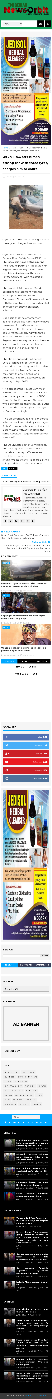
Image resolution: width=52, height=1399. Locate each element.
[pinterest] (19, 1122)
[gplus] (14, 1122)
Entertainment (13, 1086)
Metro (13, 148)
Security (24, 1104)
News (39, 1095)
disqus (25, 661)
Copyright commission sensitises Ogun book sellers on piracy (23, 617)
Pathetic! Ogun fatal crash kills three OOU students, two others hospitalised (24, 584)
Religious (10, 1104)
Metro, (21, 176)
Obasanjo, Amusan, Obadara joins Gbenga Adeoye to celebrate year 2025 (32, 1157)
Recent (9, 965)
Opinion (17, 1100)
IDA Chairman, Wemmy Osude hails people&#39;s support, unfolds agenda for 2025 (32, 1143)
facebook (42, 661)
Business (9, 1077)
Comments (42, 965)
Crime (8, 1081)
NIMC (7, 1100)
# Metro (12, 468)
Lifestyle (31, 1091)
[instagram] (41, 1122)
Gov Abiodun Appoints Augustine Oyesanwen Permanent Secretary (32, 1270)
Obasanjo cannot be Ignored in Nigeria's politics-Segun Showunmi (23, 649)
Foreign (30, 1086)
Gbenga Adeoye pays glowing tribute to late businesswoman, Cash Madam (32, 1256)
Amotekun (28, 1072)
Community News (27, 1077)
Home (5, 148)
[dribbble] (28, 1122)
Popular (26, 965)
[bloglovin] (23, 1122)
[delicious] (45, 1122)
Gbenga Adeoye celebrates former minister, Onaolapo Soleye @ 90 (32, 1362)
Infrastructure (14, 1091)
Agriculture (12, 1072)
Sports (36, 1104)
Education (21, 1081)
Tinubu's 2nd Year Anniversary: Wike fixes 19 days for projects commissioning (32, 1220)
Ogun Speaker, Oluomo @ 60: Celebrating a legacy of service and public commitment (32, 1376)
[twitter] (9, 1122)
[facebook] (5, 1122)
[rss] (32, 1122)
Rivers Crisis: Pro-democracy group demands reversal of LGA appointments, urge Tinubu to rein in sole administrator (32, 1237)
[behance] (37, 1122)
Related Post (9, 556)
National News (24, 1095)
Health (42, 1086)
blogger (9, 661)
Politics (30, 1100)
